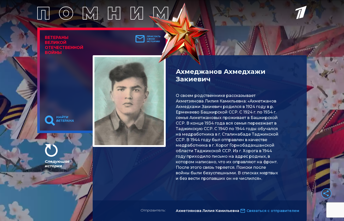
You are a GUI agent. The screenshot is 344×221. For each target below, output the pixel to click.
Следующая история (57, 163)
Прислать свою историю (154, 39)
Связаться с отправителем (273, 210)
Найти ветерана (65, 119)
